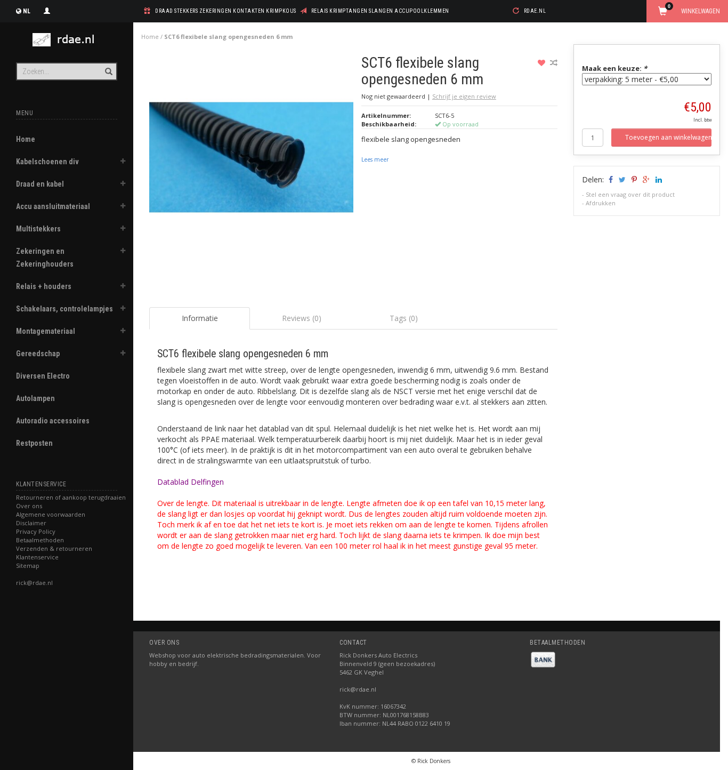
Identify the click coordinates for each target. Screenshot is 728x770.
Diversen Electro (43, 376)
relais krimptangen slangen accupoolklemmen (380, 11)
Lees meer (375, 159)
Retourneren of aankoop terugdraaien (71, 497)
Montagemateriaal (45, 331)
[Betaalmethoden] (543, 659)
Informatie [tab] (200, 318)
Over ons (29, 506)
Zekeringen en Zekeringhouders (45, 257)
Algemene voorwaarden (50, 514)
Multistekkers (38, 228)
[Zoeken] (108, 65)
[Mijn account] (47, 9)
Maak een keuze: (614, 68)
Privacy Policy (35, 531)
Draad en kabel (40, 184)
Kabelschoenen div (47, 161)
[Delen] (610, 179)
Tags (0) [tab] (404, 318)
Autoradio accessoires (53, 420)
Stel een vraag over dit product (630, 194)
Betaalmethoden (40, 540)
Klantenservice (37, 557)
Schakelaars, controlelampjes (64, 308)
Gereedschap (38, 353)
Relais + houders (43, 286)
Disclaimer (31, 523)
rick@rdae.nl (34, 583)
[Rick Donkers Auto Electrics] (66, 39)
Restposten (34, 443)
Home (25, 139)
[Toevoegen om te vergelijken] (553, 63)
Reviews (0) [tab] (301, 318)
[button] (123, 162)
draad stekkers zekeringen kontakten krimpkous (225, 11)
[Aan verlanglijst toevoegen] (543, 63)
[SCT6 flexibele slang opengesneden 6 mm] (251, 160)
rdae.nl (535, 11)
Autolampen (35, 398)
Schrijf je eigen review (464, 96)
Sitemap (27, 566)
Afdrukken (601, 203)
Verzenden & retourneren (54, 548)
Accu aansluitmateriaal (53, 206)
